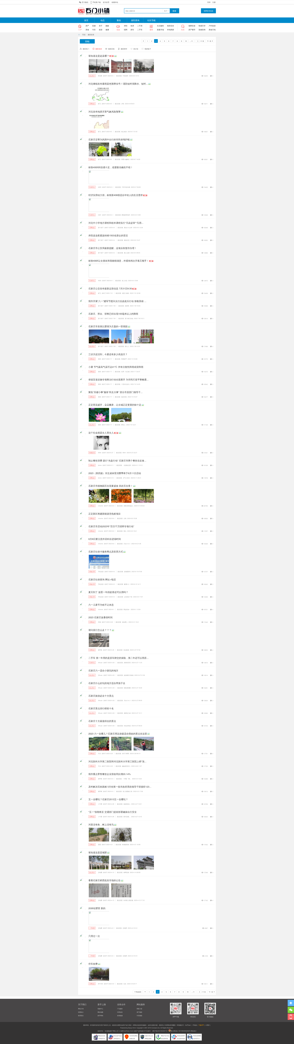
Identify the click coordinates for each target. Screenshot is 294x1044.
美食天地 (212, 29)
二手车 (139, 29)
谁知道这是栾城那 (97, 852)
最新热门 (86, 49)
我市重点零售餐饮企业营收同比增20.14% (109, 774)
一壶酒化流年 (127, 465)
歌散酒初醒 (127, 688)
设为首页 (106, 2)
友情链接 (120, 1015)
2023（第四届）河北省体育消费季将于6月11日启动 (114, 473)
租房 (132, 25)
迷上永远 (124, 280)
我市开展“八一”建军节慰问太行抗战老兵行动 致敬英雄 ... (117, 301)
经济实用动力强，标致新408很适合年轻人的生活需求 (115, 195)
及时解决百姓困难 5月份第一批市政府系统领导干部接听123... (119, 786)
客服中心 (100, 1009)
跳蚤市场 (160, 29)
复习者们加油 (129, 318)
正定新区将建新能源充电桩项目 (104, 513)
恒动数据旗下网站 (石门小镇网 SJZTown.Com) (119, 1031)
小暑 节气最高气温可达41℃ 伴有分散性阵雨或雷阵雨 (115, 366)
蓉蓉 (99, 359)
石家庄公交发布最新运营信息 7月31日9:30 (110, 288)
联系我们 (81, 1015)
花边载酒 (126, 650)
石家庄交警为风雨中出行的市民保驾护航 (109, 139)
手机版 (195, 1025)
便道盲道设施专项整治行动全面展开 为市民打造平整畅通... (118, 379)
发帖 (87, 41)
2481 (99, 215)
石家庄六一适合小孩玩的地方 (103, 670)
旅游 (100, 29)
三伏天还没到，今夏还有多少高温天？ (107, 354)
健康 (107, 29)
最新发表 (91, 34)
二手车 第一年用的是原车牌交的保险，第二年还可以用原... (118, 657)
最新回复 (111, 49)
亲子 (100, 25)
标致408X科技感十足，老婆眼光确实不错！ (110, 167)
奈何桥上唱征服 (128, 900)
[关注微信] (291, 1010)
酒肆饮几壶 (127, 713)
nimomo (100, 506)
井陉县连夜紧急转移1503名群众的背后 (108, 235)
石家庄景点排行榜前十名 (101, 708)
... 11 (191, 41)
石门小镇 (79, 34)
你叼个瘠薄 (125, 753)
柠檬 (99, 622)
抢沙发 (135, 49)
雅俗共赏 (127, 240)
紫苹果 (100, 650)
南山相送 (124, 131)
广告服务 (120, 1009)
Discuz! (130, 1028)
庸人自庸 (127, 253)
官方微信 (85, 2)
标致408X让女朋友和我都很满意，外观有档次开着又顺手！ (118, 260)
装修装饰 (202, 29)
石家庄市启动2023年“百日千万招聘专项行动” (111, 526)
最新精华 (124, 49)
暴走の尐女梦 (128, 227)
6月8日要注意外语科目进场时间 (104, 539)
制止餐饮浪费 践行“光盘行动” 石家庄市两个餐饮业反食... (117, 460)
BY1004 (100, 984)
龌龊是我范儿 (126, 766)
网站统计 (193, 1031)
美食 (87, 29)
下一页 (209, 41)
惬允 (125, 531)
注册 (214, 2)
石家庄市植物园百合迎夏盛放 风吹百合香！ (110, 485)
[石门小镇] (95, 14)
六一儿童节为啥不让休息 (101, 604)
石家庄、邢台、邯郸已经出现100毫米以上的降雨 (113, 313)
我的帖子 (148, 49)
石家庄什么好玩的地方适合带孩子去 (106, 683)
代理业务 (120, 1012)
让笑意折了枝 (128, 597)
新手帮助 (100, 1015)
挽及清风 (124, 397)
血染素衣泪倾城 (128, 675)
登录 (209, 2)
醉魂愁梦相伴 (126, 215)
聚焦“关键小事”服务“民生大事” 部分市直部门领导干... (115, 392)
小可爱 (100, 804)
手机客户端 (97, 2)
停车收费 (93, 963)
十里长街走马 (125, 384)
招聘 (125, 29)
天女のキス (127, 544)
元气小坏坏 (126, 478)
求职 (125, 25)
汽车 (94, 29)
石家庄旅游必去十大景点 (101, 695)
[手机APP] (291, 1017)
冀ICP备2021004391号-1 (160, 1031)
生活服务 (160, 25)
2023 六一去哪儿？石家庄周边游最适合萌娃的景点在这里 (117, 733)
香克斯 (100, 76)
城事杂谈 (191, 25)
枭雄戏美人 (126, 804)
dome (100, 465)
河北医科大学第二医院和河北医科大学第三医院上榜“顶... (117, 761)
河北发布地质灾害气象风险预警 (104, 111)
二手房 (139, 25)
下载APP (201, 1025)
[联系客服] (291, 1003)
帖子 (165, 11)
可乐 (99, 753)
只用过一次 (94, 936)
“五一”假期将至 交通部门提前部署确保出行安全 (112, 812)
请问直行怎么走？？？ (99, 630)
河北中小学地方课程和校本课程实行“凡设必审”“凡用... (115, 222)
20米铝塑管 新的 (96, 908)
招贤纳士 (81, 1012)
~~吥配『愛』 (127, 779)
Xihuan (100, 662)
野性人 (123, 425)
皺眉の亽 (127, 584)
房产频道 (139, 1012)
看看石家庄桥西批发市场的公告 (104, 880)
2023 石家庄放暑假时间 (100, 617)
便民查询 (135, 20)
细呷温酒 (126, 872)
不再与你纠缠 (126, 187)
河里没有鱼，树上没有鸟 (101, 824)
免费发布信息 (208, 11)
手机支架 (101, 571)
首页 (86, 20)
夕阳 (122, 104)
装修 (94, 25)
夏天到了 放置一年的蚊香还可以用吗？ (108, 592)
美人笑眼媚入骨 (127, 791)
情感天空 (202, 25)
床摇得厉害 (127, 662)
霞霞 (99, 844)
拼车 (132, 29)
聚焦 (119, 20)
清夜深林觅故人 (128, 506)
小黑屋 (207, 1025)
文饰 (125, 518)
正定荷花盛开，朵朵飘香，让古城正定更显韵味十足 (114, 404)
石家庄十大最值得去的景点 (102, 721)
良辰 (124, 984)
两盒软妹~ (127, 609)
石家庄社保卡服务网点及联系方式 (105, 551)
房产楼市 (191, 29)
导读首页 (138, 992)
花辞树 (127, 306)
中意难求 (125, 76)
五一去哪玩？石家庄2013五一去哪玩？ (108, 799)
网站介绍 (81, 1009)
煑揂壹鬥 (124, 359)
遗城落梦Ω (127, 571)
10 (186, 41)
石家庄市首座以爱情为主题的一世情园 (107, 326)
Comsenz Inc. (156, 1028)
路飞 (99, 104)
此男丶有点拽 (125, 371)
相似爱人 (125, 622)
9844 (99, 453)
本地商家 (170, 29)
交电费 (100, 872)
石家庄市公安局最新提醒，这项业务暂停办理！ (112, 248)
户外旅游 (212, 25)
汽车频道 (139, 1015)
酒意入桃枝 (125, 293)
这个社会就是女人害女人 (101, 432)
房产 (87, 25)
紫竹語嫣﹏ (126, 817)
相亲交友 (170, 25)
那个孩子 (101, 227)
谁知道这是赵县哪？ (98, 55)
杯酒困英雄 (125, 844)
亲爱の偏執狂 (125, 159)
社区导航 (151, 20)
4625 (99, 187)
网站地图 (100, 1012)
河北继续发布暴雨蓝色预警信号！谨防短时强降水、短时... (118, 83)
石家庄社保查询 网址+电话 (102, 579)
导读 (83, 34)
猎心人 (127, 346)
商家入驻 (139, 1009)
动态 (102, 20)
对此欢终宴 (127, 726)
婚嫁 (107, 25)
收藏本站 (115, 2)
